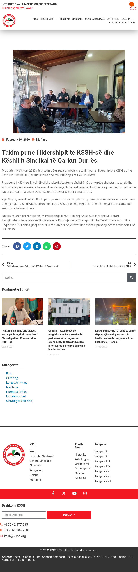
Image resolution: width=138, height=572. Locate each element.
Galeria (126, 19)
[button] (17, 246)
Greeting (12, 378)
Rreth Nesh (47, 19)
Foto (9, 373)
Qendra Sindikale (95, 19)
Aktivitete (113, 19)
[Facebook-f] (53, 493)
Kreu (35, 19)
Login (132, 22)
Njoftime (12, 387)
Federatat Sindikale (71, 19)
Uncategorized (16, 396)
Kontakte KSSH (117, 22)
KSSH (33, 444)
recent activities (16, 392)
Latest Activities (16, 382)
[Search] (131, 277)
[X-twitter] (64, 493)
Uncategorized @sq (19, 401)
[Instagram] (85, 493)
